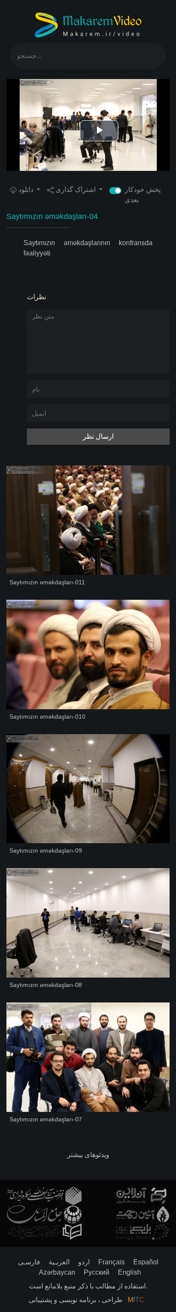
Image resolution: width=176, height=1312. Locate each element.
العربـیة (59, 1262)
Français (111, 1262)
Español (145, 1262)
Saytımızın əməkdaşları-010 (47, 716)
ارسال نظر (98, 436)
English (129, 1272)
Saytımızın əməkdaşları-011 (47, 582)
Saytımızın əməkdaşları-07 (45, 1119)
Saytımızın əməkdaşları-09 (45, 850)
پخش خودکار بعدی (143, 194)
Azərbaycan (57, 1272)
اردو (84, 1262)
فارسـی (29, 1262)
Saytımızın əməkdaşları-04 (52, 216)
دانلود (26, 189)
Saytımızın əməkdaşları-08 (45, 984)
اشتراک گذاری (75, 189)
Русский (96, 1272)
